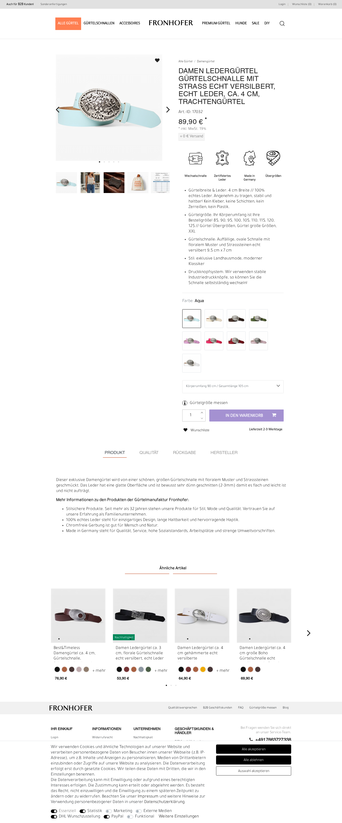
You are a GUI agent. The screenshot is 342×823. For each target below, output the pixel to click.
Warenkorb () (327, 4)
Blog (286, 708)
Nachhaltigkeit (143, 738)
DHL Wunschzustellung (79, 816)
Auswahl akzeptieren (253, 771)
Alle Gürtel (68, 24)
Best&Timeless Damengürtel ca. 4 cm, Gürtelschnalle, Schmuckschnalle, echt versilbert (75, 654)
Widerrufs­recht (102, 738)
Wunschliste (154, 59)
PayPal (117, 816)
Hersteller (224, 453)
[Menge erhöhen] (202, 413)
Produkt (115, 453)
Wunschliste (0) (301, 4)
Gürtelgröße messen (209, 403)
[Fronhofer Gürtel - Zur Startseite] (171, 20)
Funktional (144, 816)
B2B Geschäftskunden (217, 708)
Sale (255, 24)
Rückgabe (184, 453)
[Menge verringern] (202, 418)
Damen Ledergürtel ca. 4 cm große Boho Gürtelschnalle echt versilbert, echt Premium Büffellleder (262, 654)
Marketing (123, 811)
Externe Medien (157, 811)
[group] (78, 615)
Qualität (148, 453)
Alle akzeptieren (254, 750)
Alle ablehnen (254, 760)
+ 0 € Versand (191, 137)
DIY (267, 24)
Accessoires (129, 24)
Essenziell (67, 811)
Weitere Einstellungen (179, 816)
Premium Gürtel (216, 24)
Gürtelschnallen (99, 24)
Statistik (94, 811)
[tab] (115, 453)
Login (282, 4)
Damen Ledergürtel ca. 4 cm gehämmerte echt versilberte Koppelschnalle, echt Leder (200, 654)
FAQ (240, 708)
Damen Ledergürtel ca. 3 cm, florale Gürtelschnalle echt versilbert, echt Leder (140, 653)
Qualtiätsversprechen (182, 708)
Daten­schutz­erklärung (164, 802)
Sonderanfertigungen (54, 4)
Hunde (241, 24)
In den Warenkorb (244, 416)
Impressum (148, 796)
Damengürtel (206, 62)
